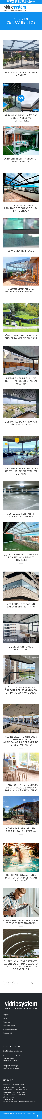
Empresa (6, 1015)
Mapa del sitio (8, 1033)
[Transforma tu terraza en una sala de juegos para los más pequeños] (21, 767)
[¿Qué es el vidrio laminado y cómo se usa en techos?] (21, 187)
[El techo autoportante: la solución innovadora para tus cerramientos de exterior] (21, 943)
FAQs (5, 1018)
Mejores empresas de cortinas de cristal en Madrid (21, 381)
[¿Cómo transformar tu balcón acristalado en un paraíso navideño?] (21, 669)
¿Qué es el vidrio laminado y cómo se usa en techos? (21, 208)
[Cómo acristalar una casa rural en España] (21, 810)
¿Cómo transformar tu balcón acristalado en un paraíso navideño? (21, 690)
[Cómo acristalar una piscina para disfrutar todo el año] (21, 857)
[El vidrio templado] (21, 232)
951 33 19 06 (14, 1068)
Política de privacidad (10, 1029)
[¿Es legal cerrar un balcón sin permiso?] (21, 586)
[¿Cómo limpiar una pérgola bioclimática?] (21, 271)
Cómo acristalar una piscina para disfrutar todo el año (21, 878)
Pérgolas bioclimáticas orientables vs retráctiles (21, 118)
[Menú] (36, 8)
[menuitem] (36, 8)
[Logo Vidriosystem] (17, 8)
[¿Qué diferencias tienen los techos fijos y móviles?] (21, 536)
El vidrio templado (21, 251)
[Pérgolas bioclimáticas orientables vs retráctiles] (21, 97)
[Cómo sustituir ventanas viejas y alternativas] (21, 902)
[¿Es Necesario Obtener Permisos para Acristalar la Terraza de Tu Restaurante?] (21, 718)
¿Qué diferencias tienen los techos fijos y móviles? (21, 557)
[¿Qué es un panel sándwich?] (21, 628)
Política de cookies (9, 1026)
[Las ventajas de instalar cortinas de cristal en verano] (21, 450)
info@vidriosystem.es (14, 1051)
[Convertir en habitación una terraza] (21, 140)
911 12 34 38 (14, 1061)
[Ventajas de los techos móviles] (21, 54)
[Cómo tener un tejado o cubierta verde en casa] (21, 317)
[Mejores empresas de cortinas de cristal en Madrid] (21, 360)
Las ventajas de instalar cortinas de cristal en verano (21, 471)
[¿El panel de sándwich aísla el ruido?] (21, 403)
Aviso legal (6, 1022)
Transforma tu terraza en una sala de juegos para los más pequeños (21, 788)
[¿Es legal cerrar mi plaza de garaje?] (21, 495)
